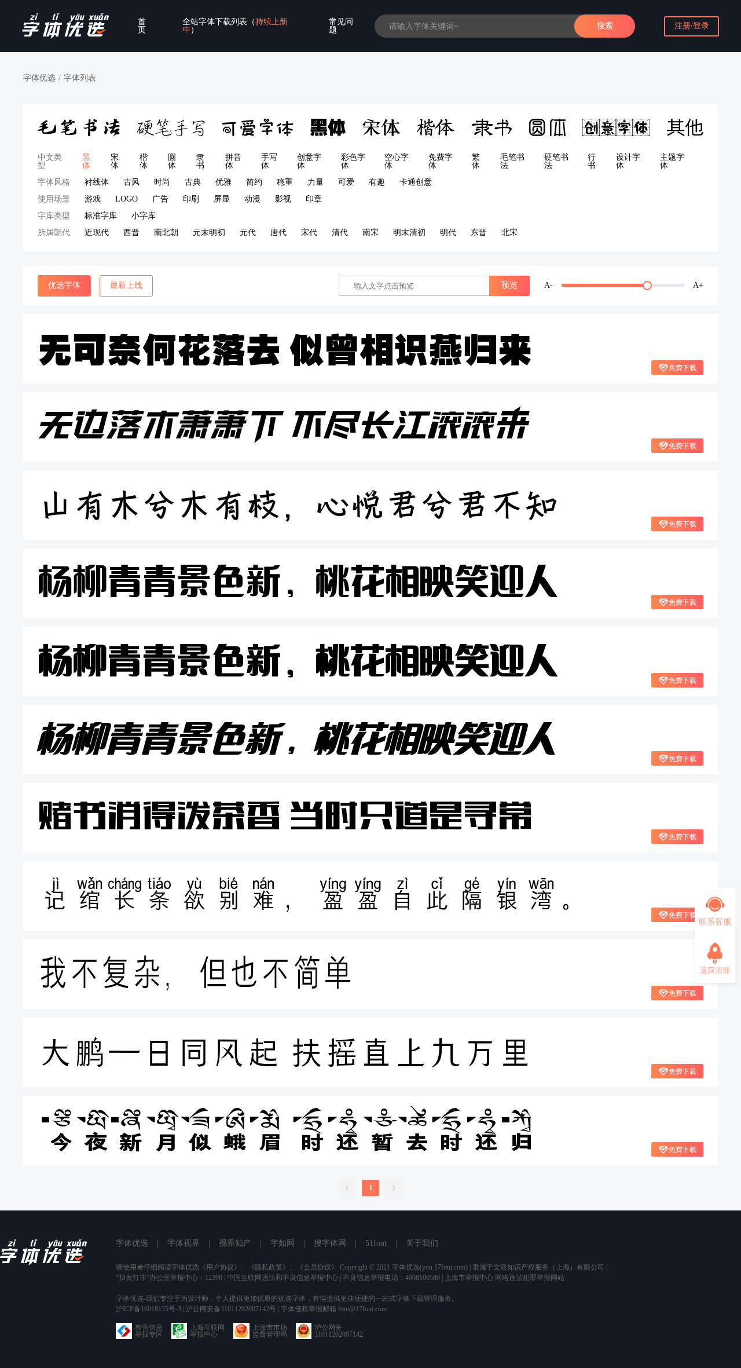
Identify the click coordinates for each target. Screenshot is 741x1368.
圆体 (172, 161)
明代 (448, 232)
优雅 (223, 182)
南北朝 (166, 232)
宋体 (115, 161)
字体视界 (183, 1243)
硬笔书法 (556, 161)
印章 (314, 199)
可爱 (346, 182)
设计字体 (628, 161)
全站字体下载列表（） (235, 25)
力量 (315, 182)
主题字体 (672, 161)
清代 (340, 232)
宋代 (309, 232)
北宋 (509, 232)
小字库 (143, 215)
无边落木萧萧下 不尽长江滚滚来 (283, 427)
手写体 (269, 161)
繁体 (476, 161)
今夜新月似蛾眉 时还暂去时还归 (285, 1130)
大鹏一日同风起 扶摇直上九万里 (285, 1052)
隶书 (200, 161)
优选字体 (64, 285)
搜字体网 (330, 1243)
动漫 (252, 199)
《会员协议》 (317, 1267)
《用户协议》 (220, 1267)
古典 (193, 182)
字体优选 (39, 78)
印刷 (191, 199)
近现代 (97, 232)
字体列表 (80, 78)
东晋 (479, 232)
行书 (592, 161)
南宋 (370, 232)
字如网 (282, 1243)
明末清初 (409, 232)
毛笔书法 (512, 161)
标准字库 (101, 215)
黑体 (86, 161)
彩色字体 (353, 161)
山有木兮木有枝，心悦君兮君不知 (298, 505)
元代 (248, 232)
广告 (160, 199)
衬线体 (97, 182)
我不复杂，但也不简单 (196, 974)
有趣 (377, 182)
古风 (131, 182)
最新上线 (126, 285)
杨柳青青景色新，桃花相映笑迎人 (298, 582)
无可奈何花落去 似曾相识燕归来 (285, 348)
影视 (283, 199)
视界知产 (235, 1243)
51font (376, 1243)
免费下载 (682, 368)
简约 (254, 182)
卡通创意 (415, 182)
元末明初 (209, 232)
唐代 (278, 232)
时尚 (162, 182)
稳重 (285, 182)
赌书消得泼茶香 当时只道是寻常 (285, 818)
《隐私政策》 (268, 1267)
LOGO (126, 199)
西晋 (131, 232)
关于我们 (422, 1243)
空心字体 (396, 161)
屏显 (222, 199)
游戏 (93, 199)
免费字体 (440, 161)
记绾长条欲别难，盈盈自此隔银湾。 (314, 896)
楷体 (144, 161)
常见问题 (341, 25)
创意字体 (309, 161)
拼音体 (233, 161)
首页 (142, 25)
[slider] (623, 286)
